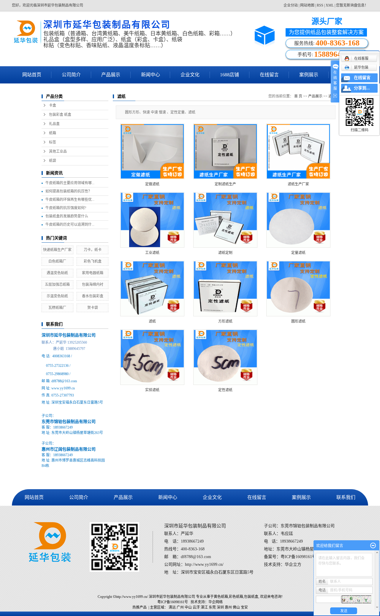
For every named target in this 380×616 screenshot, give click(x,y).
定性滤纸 (225, 390)
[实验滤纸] (152, 357)
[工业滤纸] (152, 220)
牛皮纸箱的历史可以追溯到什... (69, 224)
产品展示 (110, 74)
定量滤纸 (298, 253)
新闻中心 (150, 74)
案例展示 (308, 74)
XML (330, 5)
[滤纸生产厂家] (298, 151)
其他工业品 (58, 151)
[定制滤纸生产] (225, 151)
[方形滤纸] (225, 288)
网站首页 (31, 74)
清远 (172, 607)
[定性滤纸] (225, 357)
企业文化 (190, 74)
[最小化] (373, 546)
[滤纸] (152, 288)
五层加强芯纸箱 (57, 284)
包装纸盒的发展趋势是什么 (66, 216)
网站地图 (307, 5)
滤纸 (152, 321)
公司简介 (71, 74)
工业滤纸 (152, 253)
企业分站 (291, 5)
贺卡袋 (92, 308)
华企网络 (215, 602)
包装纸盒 (251, 597)
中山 (188, 607)
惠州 (228, 607)
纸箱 (52, 133)
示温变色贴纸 (57, 296)
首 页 (298, 96)
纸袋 (52, 161)
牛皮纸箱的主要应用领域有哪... (69, 183)
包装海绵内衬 (92, 284)
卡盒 (52, 105)
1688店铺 (229, 74)
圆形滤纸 (298, 321)
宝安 (244, 607)
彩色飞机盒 (93, 261)
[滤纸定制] (225, 220)
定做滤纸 (152, 184)
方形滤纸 (225, 321)
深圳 (220, 607)
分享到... (362, 88)
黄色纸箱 (221, 597)
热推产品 (139, 607)
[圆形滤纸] (298, 288)
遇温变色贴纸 (57, 273)
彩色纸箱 (236, 597)
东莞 (212, 607)
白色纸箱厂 (57, 261)
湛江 (204, 607)
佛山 (236, 607)
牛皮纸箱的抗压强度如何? (65, 208)
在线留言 (269, 74)
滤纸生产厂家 (298, 184)
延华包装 (361, 67)
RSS (320, 5)
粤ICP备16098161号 (172, 602)
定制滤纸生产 (225, 184)
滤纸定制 (225, 253)
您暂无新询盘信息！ (352, 5)
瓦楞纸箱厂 (57, 308)
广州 (180, 607)
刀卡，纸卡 (93, 250)
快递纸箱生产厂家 (57, 250)
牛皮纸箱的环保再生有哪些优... (69, 200)
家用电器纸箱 (92, 273)
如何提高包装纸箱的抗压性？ (68, 191)
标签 (52, 142)
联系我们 (345, 497)
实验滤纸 (152, 390)
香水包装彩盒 (92, 296)
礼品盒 (54, 124)
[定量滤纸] (298, 220)
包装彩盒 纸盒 (60, 115)
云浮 (196, 607)
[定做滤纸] (152, 151)
